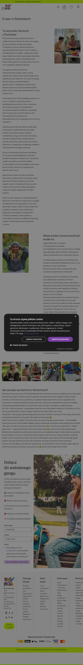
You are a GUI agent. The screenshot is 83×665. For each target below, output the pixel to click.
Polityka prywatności (31, 333)
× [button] (75, 316)
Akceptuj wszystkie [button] (60, 339)
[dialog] (41, 332)
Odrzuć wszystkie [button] (34, 339)
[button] (19, 345)
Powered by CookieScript (65, 349)
